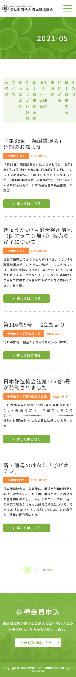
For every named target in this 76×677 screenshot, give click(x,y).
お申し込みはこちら (36, 642)
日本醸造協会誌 (34, 100)
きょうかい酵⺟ (27, 100)
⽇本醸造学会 (66, 97)
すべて (14, 88)
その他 (7, 88)
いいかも (59, 91)
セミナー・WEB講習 (43, 94)
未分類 (52, 88)
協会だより (20, 94)
